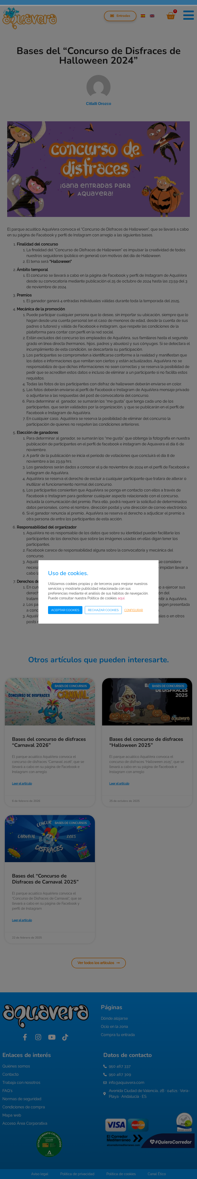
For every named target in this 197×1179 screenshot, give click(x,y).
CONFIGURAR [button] (133, 610)
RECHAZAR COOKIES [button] (103, 610)
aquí (121, 598)
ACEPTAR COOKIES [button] (65, 610)
